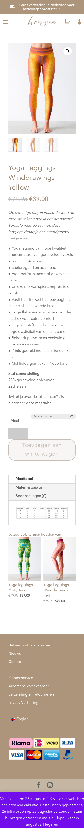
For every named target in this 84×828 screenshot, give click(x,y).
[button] (67, 51)
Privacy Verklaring (23, 703)
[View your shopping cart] (66, 22)
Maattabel (24, 479)
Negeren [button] (50, 825)
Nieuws (14, 654)
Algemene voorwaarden (29, 686)
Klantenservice (20, 678)
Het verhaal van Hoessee (29, 645)
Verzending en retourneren (31, 695)
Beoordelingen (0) (31, 496)
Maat (14, 421)
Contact (15, 662)
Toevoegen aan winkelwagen (42, 450)
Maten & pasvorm (31, 488)
